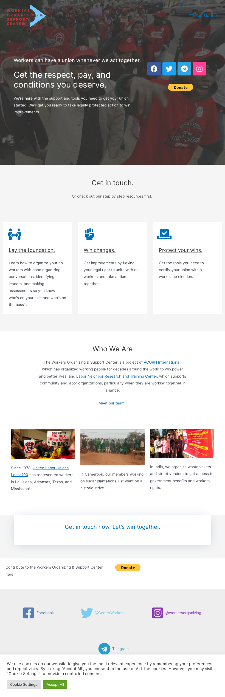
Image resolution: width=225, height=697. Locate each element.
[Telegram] (184, 68)
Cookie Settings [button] (23, 684)
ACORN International (162, 362)
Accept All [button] (55, 684)
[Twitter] (169, 68)
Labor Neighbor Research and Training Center (116, 376)
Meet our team (112, 403)
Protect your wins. (181, 250)
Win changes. (100, 250)
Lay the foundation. (32, 250)
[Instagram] (199, 68)
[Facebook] (154, 68)
